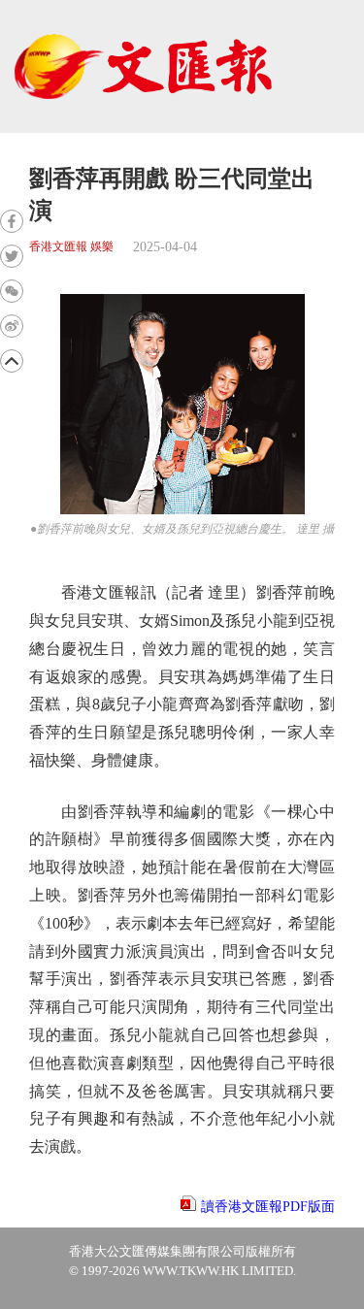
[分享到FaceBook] (11, 221)
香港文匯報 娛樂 (71, 247)
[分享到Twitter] (11, 256)
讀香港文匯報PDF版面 (268, 1206)
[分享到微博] (11, 326)
